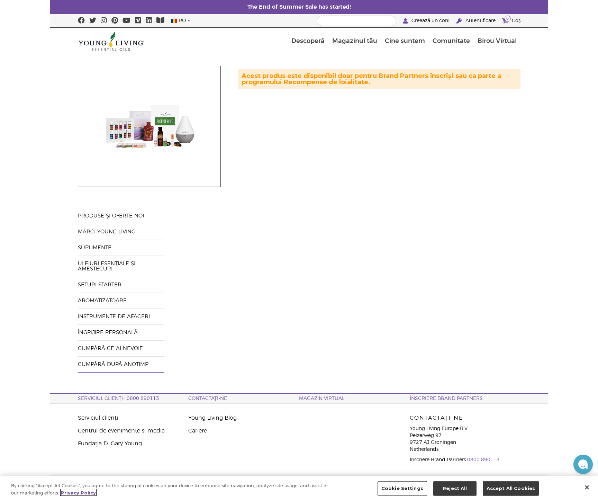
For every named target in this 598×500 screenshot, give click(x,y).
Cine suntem (405, 41)
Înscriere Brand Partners (446, 398)
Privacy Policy (78, 492)
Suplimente (94, 247)
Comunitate (451, 41)
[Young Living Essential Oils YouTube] (126, 20)
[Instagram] (104, 20)
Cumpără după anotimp (113, 364)
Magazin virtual (321, 398)
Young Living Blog (212, 418)
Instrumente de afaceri (114, 316)
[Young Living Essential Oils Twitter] (92, 20)
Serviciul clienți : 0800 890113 (118, 398)
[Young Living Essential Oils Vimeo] (138, 20)
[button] (583, 464)
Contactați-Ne (207, 398)
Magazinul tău (354, 41)
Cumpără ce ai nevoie (110, 348)
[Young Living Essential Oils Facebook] (81, 20)
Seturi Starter (99, 284)
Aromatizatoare (102, 300)
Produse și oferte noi (111, 215)
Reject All (455, 488)
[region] (299, 488)
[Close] (587, 487)
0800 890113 (483, 459)
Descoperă (308, 41)
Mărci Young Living (106, 231)
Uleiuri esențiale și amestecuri (106, 266)
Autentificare (480, 20)
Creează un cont (430, 20)
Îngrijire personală (108, 332)
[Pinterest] (114, 20)
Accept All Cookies (511, 488)
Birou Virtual (497, 41)
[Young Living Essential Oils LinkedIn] (149, 20)
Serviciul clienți (98, 418)
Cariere (197, 431)
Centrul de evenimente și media (121, 431)
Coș (513, 20)
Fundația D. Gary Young (110, 443)
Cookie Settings (402, 488)
